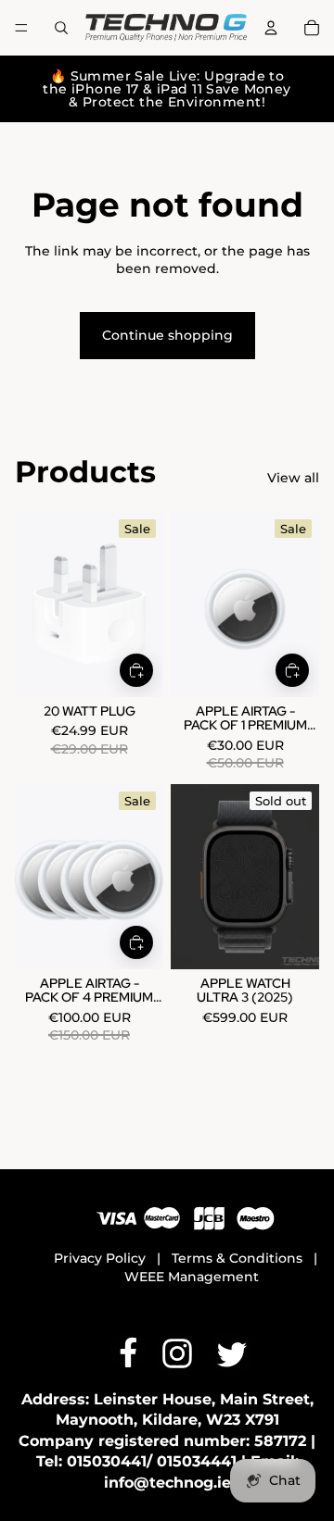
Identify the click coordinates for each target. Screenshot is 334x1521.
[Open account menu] (270, 27)
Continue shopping (167, 335)
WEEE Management (191, 1276)
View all (293, 477)
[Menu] (21, 27)
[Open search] (61, 27)
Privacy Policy (100, 1258)
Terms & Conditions (237, 1258)
